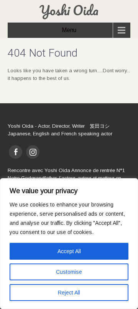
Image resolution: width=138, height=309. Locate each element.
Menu (69, 30)
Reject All (69, 292)
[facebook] (15, 152)
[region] (69, 243)
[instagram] (32, 152)
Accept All (69, 251)
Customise (69, 272)
